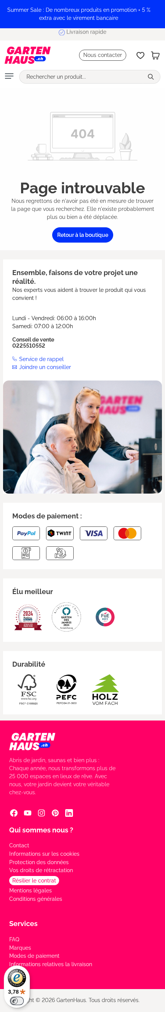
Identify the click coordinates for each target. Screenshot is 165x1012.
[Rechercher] (151, 77)
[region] (82, 14)
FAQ (14, 939)
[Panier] (155, 55)
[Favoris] (140, 55)
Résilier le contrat (34, 881)
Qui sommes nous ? (41, 830)
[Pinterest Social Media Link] (55, 813)
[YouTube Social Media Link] (27, 813)
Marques (20, 948)
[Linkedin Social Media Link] (69, 813)
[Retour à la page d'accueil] (28, 55)
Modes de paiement (34, 956)
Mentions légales (30, 890)
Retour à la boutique (82, 235)
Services (23, 924)
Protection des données (39, 862)
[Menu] (9, 77)
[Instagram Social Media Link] (41, 813)
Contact (19, 845)
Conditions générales (35, 899)
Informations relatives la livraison (50, 964)
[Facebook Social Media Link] (13, 813)
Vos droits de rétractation (41, 870)
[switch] (17, 1001)
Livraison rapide (86, 34)
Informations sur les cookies (44, 854)
